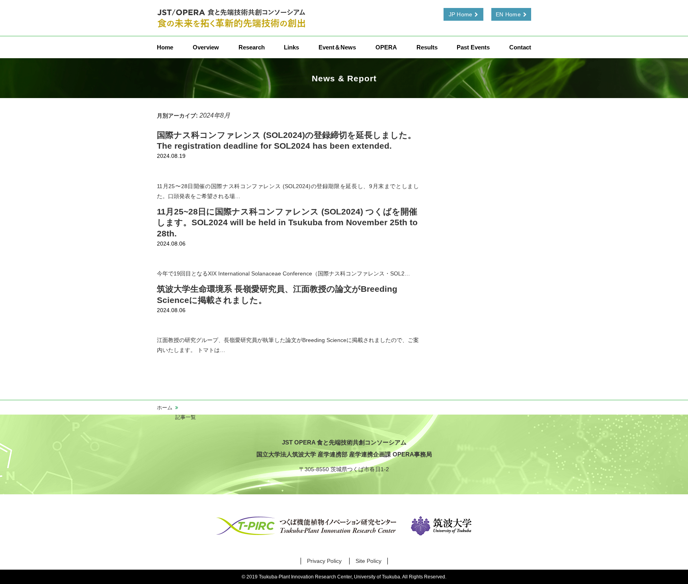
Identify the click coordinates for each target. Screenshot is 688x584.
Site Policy (368, 561)
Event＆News (337, 47)
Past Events (473, 47)
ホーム (164, 408)
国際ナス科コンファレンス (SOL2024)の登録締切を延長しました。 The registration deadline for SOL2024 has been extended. (286, 140)
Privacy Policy (324, 561)
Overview (206, 47)
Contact (520, 47)
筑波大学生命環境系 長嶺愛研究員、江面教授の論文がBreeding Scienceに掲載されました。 (277, 294)
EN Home (508, 14)
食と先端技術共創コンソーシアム (232, 18)
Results (427, 47)
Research (251, 47)
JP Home (461, 14)
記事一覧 (185, 417)
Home (165, 47)
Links (291, 47)
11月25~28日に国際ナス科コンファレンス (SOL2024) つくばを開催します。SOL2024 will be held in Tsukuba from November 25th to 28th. (287, 222)
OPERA (386, 47)
